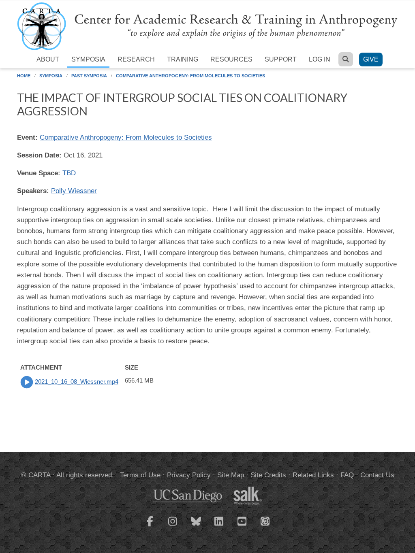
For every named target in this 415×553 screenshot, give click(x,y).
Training (182, 59)
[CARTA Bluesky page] (196, 526)
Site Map (230, 475)
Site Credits (268, 475)
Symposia (88, 59)
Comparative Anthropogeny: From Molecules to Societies (190, 75)
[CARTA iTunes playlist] (265, 520)
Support (281, 59)
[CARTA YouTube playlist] (242, 526)
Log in (319, 59)
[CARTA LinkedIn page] (219, 526)
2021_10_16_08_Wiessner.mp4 (76, 381)
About (47, 59)
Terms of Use (140, 475)
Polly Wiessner (74, 191)
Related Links (313, 475)
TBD (69, 173)
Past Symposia (89, 75)
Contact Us (377, 475)
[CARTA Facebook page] (150, 526)
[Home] (207, 26)
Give (371, 59)
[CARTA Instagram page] (173, 526)
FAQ (347, 475)
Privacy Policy (189, 475)
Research (136, 59)
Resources (231, 59)
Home (23, 75)
